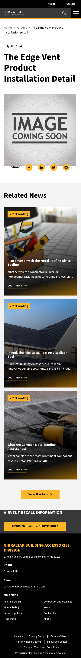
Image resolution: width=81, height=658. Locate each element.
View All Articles (38, 494)
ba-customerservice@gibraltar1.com (24, 587)
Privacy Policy (37, 636)
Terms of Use (58, 636)
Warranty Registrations (28, 642)
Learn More (15, 285)
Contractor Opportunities (58, 602)
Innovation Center (57, 642)
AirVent (22, 28)
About (51, 4)
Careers (70, 4)
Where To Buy (11, 607)
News (47, 607)
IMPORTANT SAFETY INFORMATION (33, 526)
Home (8, 28)
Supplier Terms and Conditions (41, 647)
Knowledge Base (13, 613)
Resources (10, 619)
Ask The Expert (12, 602)
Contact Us (50, 613)
